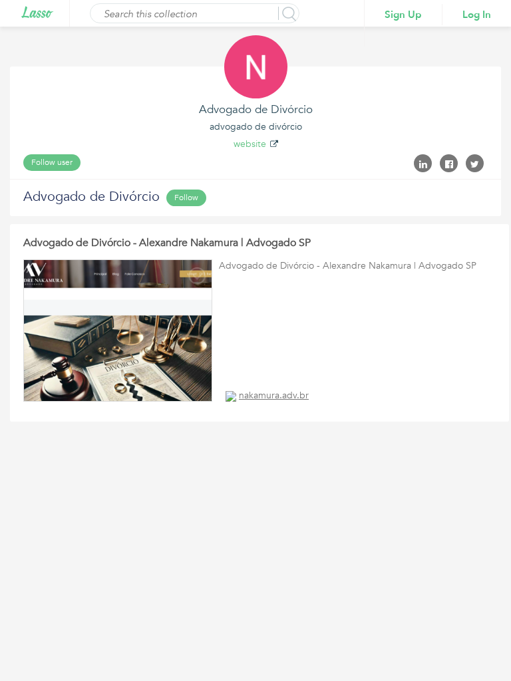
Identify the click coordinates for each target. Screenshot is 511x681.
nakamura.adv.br (274, 395)
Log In (476, 14)
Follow (186, 197)
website (250, 144)
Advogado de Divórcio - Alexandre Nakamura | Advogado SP (167, 242)
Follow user (52, 162)
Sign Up (403, 14)
